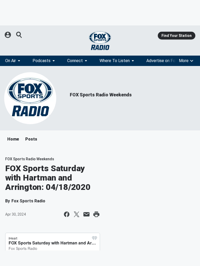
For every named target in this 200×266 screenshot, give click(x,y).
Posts (31, 139)
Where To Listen (114, 60)
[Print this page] (96, 214)
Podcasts (42, 60)
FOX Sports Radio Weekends (101, 94)
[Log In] (8, 35)
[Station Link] (100, 40)
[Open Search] (19, 35)
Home (13, 139)
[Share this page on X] (76, 214)
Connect (75, 60)
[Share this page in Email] (86, 214)
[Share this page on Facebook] (66, 214)
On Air (10, 60)
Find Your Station (176, 36)
